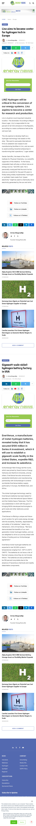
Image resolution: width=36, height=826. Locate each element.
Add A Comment (18, 345)
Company (23, 756)
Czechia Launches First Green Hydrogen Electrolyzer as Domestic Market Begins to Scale (17, 332)
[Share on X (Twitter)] (25, 48)
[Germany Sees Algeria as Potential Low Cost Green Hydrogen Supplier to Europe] (18, 289)
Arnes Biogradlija (12, 40)
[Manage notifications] (31, 821)
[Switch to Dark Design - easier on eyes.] (30, 3)
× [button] (32, 800)
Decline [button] (22, 822)
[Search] (33, 3)
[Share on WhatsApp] (15, 48)
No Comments (21, 43)
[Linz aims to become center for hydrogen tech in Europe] (18, 65)
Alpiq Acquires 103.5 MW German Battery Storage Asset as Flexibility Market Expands (17, 273)
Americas (6, 360)
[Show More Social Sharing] (32, 48)
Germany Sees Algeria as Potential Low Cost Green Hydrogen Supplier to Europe (17, 302)
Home (9, 19)
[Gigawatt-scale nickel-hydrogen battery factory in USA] (18, 400)
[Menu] (3, 3)
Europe (15, 19)
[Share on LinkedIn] (6, 48)
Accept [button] (14, 822)
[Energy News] (18, 3)
